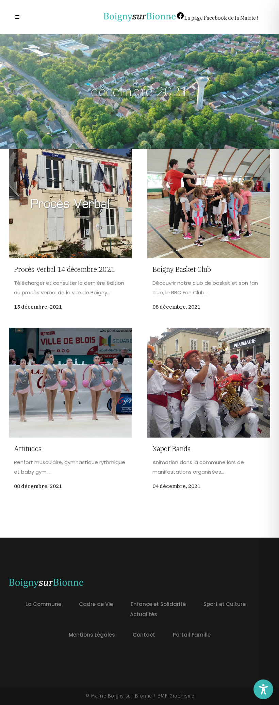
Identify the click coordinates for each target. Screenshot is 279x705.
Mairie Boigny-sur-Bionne (121, 696)
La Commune (43, 604)
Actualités (143, 614)
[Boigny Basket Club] (208, 204)
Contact (144, 634)
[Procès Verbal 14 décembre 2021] (70, 204)
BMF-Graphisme (175, 696)
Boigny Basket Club (181, 269)
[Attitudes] (70, 383)
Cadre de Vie (96, 604)
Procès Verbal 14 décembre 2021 (64, 269)
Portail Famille (192, 634)
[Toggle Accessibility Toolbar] (263, 689)
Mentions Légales (92, 634)
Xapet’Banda (171, 448)
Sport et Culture (224, 604)
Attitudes (28, 448)
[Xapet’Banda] (208, 383)
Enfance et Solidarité (158, 604)
